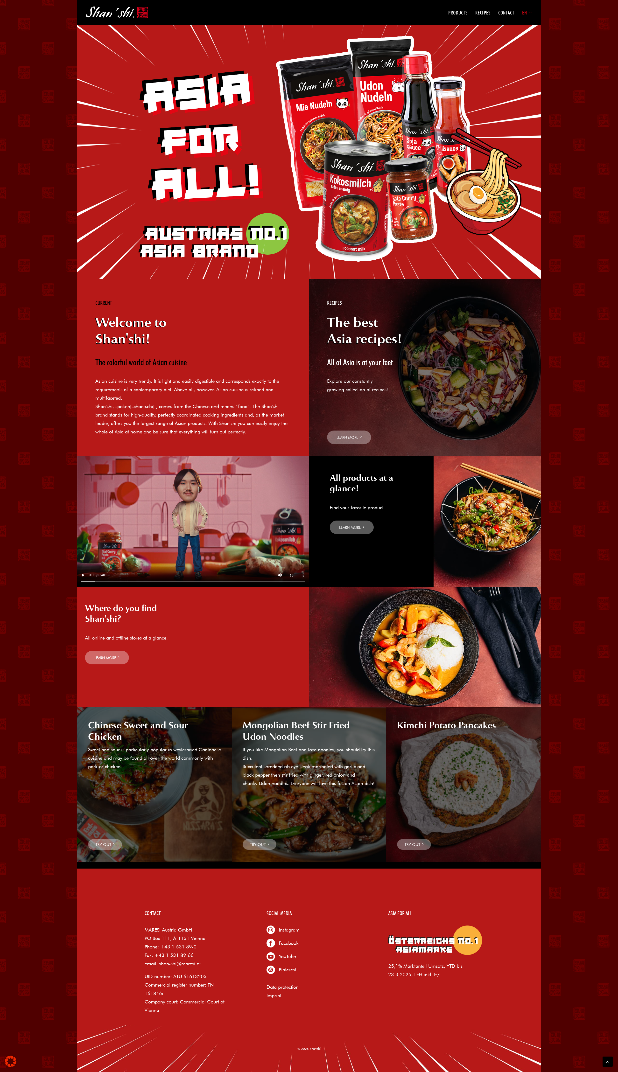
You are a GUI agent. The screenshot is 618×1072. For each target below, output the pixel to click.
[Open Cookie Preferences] (10, 1065)
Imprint (274, 995)
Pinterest (287, 970)
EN (524, 12)
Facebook (289, 943)
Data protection (283, 987)
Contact (506, 12)
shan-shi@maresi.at (180, 964)
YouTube (287, 956)
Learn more (347, 437)
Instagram (289, 930)
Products (458, 12)
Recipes (482, 12)
